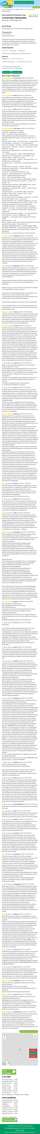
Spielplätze (10, 9)
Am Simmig (5, 1085)
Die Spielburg (6, 1106)
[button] (20, 1049)
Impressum (28, 1126)
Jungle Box (5, 1104)
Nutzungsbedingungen (12, 1128)
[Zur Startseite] (7, 4)
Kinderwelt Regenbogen (9, 1100)
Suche (17, 2)
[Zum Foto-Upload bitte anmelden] (9, 1072)
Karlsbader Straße (7, 1081)
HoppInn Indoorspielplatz (10, 1108)
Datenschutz (25, 1128)
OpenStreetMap (34, 1064)
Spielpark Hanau (7, 1102)
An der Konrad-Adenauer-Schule (12, 1091)
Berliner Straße (6, 1083)
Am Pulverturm (6, 1092)
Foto (26, 2)
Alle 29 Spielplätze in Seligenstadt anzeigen (15, 1094)
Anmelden (36, 7)
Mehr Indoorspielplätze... (10, 1117)
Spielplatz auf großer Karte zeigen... (28, 1031)
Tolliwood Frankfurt (8, 1109)
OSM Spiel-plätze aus (33, 1056)
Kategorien (33, 1053)
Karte (31, 2)
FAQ (22, 1126)
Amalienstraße (6, 1089)
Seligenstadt (19, 9)
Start (3, 9)
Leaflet (27, 1064)
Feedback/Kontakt (14, 1126)
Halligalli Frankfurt (7, 1113)
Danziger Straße (7, 1079)
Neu (22, 2)
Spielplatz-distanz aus (33, 1050)
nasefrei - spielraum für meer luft (12, 1111)
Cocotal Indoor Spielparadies (16, 58)
